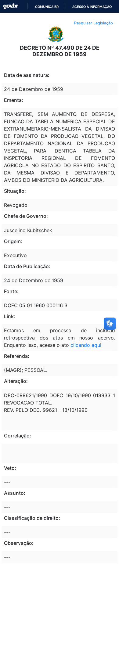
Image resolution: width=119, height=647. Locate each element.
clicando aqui (85, 345)
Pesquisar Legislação (93, 23)
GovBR (10, 6)
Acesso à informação (92, 7)
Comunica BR (47, 7)
